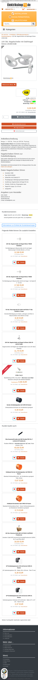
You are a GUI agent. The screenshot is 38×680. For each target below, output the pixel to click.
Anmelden (7, 659)
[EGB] (26, 92)
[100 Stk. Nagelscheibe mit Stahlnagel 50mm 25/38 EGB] (19, 80)
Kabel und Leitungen (6, 166)
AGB (5, 662)
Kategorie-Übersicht (9, 651)
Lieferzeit (6, 638)
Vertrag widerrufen (9, 649)
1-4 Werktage (32, 100)
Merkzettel (9, 9)
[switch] (4, 677)
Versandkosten (32, 112)
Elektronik (8, 674)
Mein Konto (7, 661)
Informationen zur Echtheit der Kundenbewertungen (19, 225)
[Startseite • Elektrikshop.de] (19, 5)
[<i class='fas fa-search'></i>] (33, 24)
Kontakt (6, 666)
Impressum (7, 664)
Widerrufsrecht (8, 647)
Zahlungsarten (8, 635)
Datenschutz (7, 646)
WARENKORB (31, 9)
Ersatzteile (31, 672)
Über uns (6, 633)
